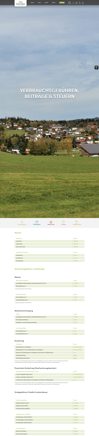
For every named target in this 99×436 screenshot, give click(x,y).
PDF (75, 355)
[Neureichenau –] (21, 3)
